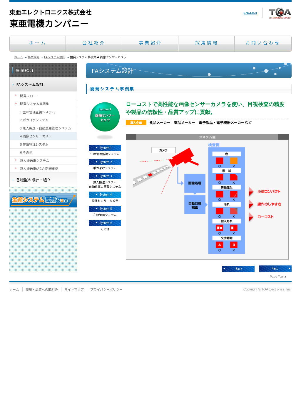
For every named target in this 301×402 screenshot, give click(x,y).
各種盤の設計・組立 (33, 179)
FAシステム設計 (54, 57)
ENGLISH (250, 12)
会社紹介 (94, 42)
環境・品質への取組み (42, 289)
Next (275, 268)
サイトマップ (74, 289)
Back (238, 268)
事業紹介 (150, 42)
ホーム (38, 42)
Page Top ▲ (278, 276)
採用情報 (207, 42)
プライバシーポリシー (106, 289)
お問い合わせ (263, 42)
